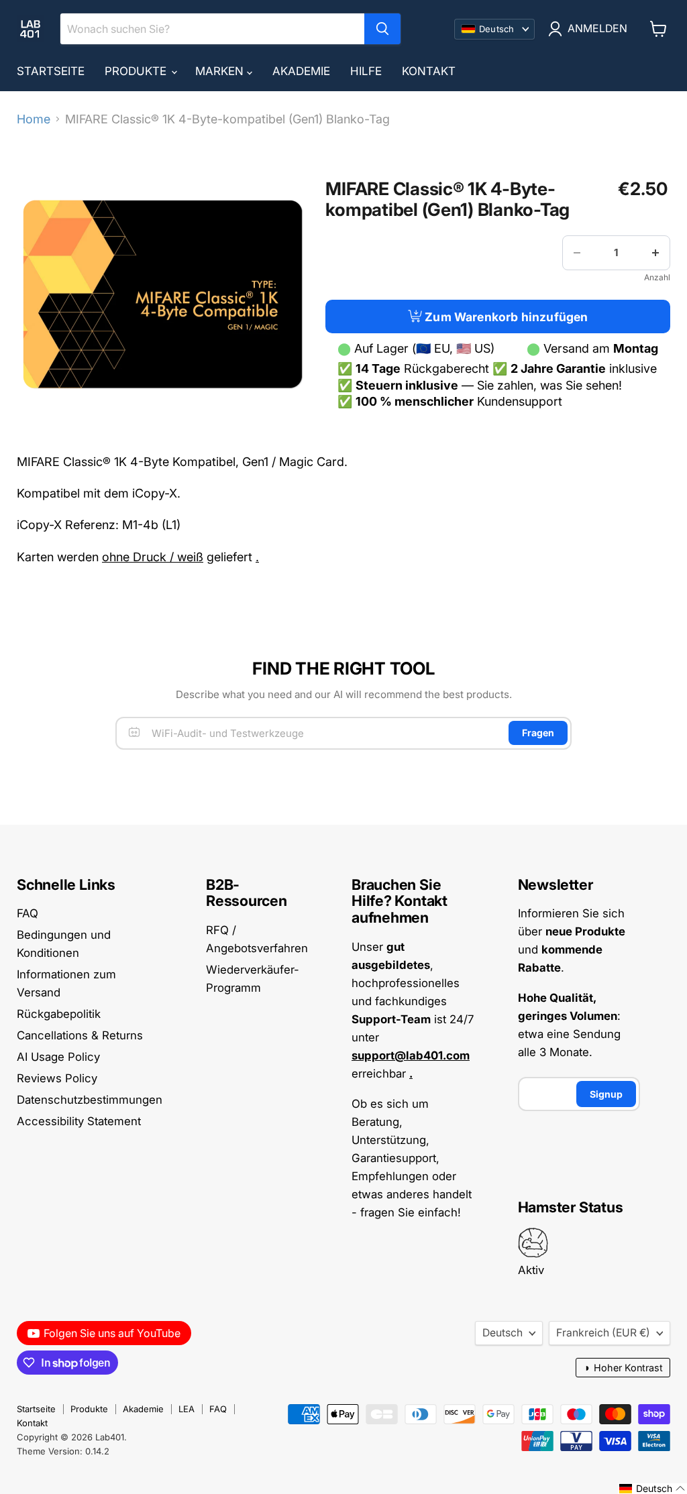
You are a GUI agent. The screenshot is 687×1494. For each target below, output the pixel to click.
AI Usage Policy (58, 1057)
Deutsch (502, 1332)
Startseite (51, 71)
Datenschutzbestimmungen (89, 1099)
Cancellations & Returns (80, 1035)
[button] (652, 1488)
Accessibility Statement (79, 1121)
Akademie (301, 71)
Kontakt (429, 71)
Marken (221, 71)
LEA (186, 1408)
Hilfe (366, 71)
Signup (606, 1094)
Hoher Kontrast (623, 1367)
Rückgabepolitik (59, 1014)
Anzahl (657, 277)
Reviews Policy (57, 1078)
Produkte (137, 71)
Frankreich (603, 1332)
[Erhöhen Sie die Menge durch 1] (655, 252)
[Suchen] (382, 28)
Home (33, 119)
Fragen (538, 732)
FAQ (27, 913)
